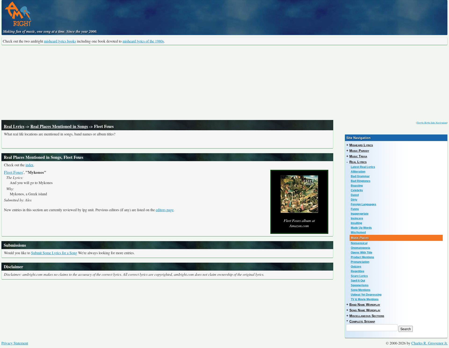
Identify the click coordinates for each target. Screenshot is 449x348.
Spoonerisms (360, 285)
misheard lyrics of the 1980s (143, 41)
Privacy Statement (14, 343)
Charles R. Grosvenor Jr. (429, 343)
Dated (355, 195)
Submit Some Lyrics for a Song (54, 252)
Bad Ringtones (360, 181)
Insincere (357, 218)
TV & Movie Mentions (365, 299)
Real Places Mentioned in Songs (59, 126)
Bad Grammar (360, 176)
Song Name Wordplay (364, 310)
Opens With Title (361, 252)
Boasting (357, 185)
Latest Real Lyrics (363, 167)
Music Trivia (358, 156)
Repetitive (357, 271)
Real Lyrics (14, 126)
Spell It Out (358, 280)
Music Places (360, 237)
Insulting (356, 223)
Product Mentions (362, 257)
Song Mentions (360, 290)
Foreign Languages (363, 204)
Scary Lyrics (359, 276)
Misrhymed (358, 232)
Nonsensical (359, 243)
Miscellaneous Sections (366, 316)
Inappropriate (360, 213)
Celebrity (357, 190)
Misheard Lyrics (361, 145)
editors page (165, 209)
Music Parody (359, 150)
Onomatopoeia (360, 248)
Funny (355, 209)
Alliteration (358, 171)
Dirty (354, 199)
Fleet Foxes (13, 172)
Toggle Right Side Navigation (432, 122)
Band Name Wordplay (364, 304)
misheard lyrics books (60, 41)
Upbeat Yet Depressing (366, 294)
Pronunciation (360, 262)
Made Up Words (361, 227)
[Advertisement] (224, 82)
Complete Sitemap (362, 321)
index (29, 164)
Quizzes (356, 266)
